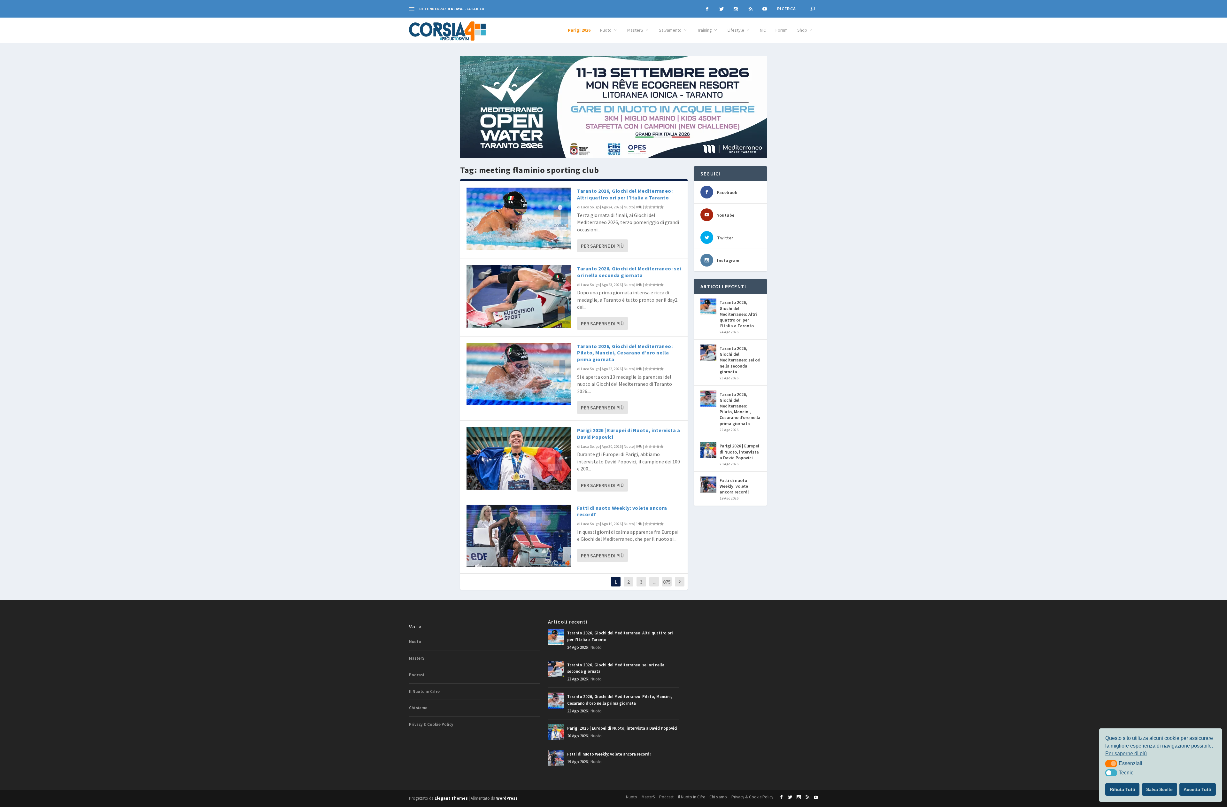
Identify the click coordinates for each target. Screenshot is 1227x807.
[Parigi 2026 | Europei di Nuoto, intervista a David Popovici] (519, 458)
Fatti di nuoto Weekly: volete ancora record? (734, 486)
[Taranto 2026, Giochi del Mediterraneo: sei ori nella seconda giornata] (519, 296)
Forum (782, 30)
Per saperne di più (602, 246)
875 (667, 581)
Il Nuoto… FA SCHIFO (466, 8)
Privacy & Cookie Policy (431, 724)
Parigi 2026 (579, 30)
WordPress (507, 798)
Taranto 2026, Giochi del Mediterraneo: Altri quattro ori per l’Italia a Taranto (625, 194)
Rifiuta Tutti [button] (1122, 789)
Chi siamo (418, 707)
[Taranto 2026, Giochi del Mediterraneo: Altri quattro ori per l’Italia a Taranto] (519, 219)
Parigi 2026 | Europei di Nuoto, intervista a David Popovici (739, 451)
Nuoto (606, 30)
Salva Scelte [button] (1159, 789)
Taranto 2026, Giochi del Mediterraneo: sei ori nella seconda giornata (629, 271)
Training (704, 30)
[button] (1111, 763)
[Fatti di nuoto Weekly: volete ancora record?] (519, 536)
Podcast (417, 675)
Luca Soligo (590, 207)
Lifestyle (736, 30)
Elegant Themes (451, 798)
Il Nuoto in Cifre (424, 691)
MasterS (635, 30)
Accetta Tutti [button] (1197, 789)
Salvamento (670, 30)
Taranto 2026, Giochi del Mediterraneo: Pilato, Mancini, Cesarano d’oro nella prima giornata (625, 353)
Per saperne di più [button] (1126, 753)
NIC (763, 30)
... (654, 581)
